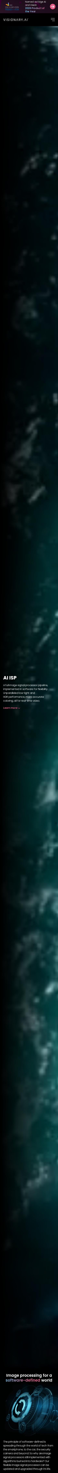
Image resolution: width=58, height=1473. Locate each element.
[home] (16, 19)
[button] (53, 20)
